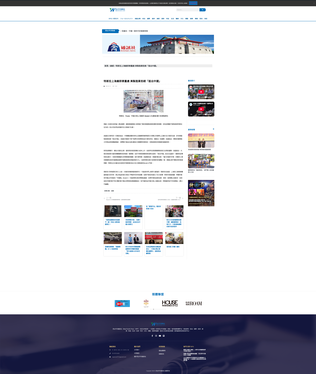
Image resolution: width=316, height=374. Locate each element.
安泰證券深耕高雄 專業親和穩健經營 (199, 149)
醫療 (177, 18)
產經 (158, 18)
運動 (186, 18)
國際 (148, 18)
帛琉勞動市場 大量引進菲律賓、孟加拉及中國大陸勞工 (132, 222)
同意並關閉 (193, 3)
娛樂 (191, 18)
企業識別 (136, 353)
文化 (182, 18)
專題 (196, 18)
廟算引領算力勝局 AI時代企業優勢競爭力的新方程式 (195, 350)
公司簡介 (136, 350)
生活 (172, 18)
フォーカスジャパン (126, 18)
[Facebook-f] (152, 336)
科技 (167, 18)
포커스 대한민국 (113, 18)
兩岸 (153, 18)
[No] (314, 3)
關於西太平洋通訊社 (140, 356)
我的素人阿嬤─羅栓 (173, 247)
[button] (113, 303)
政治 (143, 18)
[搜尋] (202, 9)
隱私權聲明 (162, 350)
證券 (163, 18)
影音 (201, 18)
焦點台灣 (137, 18)
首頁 (106, 66)
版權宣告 (161, 354)
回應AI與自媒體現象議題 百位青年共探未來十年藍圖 (195, 354)
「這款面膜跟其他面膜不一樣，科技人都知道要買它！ (112, 222)
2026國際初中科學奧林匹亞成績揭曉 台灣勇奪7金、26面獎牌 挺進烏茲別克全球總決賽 (195, 359)
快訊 (205, 18)
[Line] (164, 336)
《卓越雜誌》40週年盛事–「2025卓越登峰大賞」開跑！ (142, 31)
